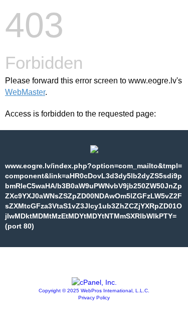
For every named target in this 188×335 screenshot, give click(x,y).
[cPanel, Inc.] (94, 282)
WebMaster (25, 92)
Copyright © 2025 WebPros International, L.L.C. (94, 290)
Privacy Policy (94, 297)
